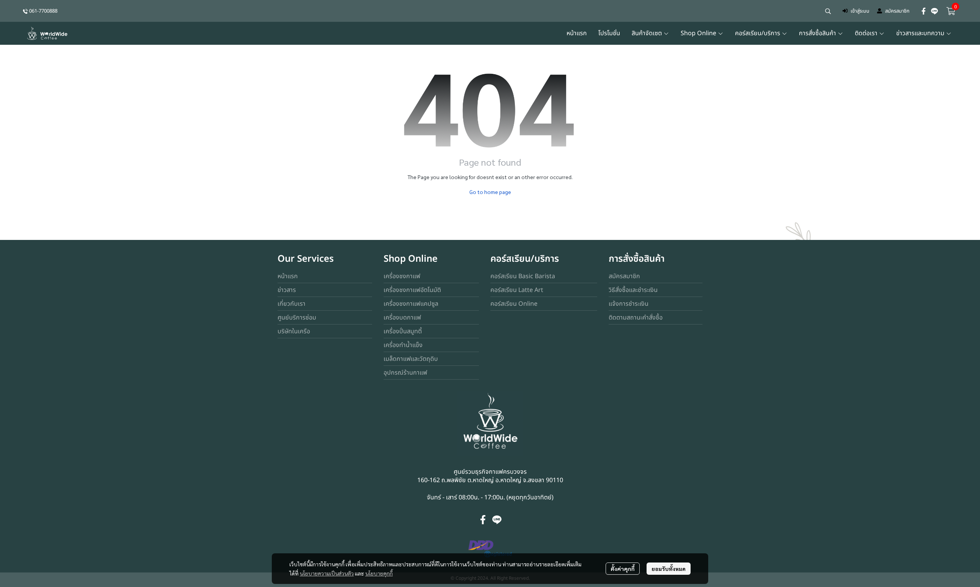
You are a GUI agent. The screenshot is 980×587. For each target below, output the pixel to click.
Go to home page (490, 191)
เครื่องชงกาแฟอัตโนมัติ (412, 290)
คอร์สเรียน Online (513, 303)
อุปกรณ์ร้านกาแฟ (405, 372)
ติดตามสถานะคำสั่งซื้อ (636, 317)
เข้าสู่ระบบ (860, 11)
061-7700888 (43, 11)
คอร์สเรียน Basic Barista (522, 276)
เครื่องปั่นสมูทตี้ (403, 331)
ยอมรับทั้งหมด (669, 568)
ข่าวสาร (287, 290)
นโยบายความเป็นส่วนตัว (327, 573)
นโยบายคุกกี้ (379, 573)
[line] (934, 11)
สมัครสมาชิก (897, 11)
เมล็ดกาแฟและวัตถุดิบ (411, 359)
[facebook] (923, 11)
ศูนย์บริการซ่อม (297, 317)
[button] (828, 11)
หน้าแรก (288, 276)
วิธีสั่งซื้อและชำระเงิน (633, 290)
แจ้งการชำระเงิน (628, 303)
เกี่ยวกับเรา (291, 303)
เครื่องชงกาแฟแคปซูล (411, 303)
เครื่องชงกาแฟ (402, 276)
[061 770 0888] (25, 11)
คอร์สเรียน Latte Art (516, 290)
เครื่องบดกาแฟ (402, 317)
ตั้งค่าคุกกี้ (623, 568)
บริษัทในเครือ (294, 331)
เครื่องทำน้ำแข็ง (403, 345)
